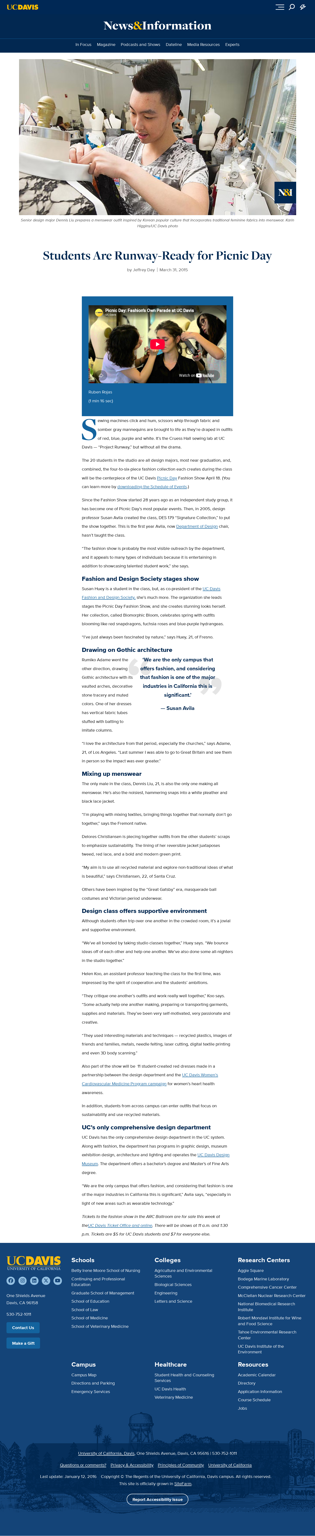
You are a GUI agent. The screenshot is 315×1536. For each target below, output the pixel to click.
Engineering (166, 1293)
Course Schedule (254, 1399)
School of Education (90, 1301)
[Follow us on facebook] (10, 1281)
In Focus (83, 44)
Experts (232, 44)
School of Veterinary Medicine (100, 1326)
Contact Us (23, 1327)
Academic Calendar (257, 1375)
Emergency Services (90, 1391)
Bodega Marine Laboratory (263, 1279)
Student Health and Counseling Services (184, 1377)
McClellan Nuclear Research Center (272, 1295)
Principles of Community (181, 1465)
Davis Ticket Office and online (123, 1225)
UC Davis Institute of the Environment (261, 1349)
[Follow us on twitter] (46, 1281)
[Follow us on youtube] (57, 1281)
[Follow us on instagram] (22, 1281)
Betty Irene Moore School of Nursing (105, 1270)
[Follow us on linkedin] (34, 1281)
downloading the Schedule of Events (152, 486)
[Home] (33, 1263)
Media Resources (203, 44)
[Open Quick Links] (303, 7)
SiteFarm (182, 1483)
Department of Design (197, 526)
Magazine (106, 44)
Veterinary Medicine (174, 1397)
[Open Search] (291, 7)
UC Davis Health (170, 1389)
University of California (230, 1465)
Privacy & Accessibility (132, 1465)
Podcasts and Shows (140, 44)
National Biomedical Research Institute (266, 1306)
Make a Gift (23, 1343)
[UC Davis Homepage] (22, 7)
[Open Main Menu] (279, 7)
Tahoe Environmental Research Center (267, 1335)
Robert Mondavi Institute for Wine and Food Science (269, 1321)
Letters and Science (173, 1301)
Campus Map (83, 1375)
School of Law (84, 1309)
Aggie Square (251, 1270)
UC (91, 1225)
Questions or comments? (83, 1465)
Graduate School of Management (102, 1293)
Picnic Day (167, 478)
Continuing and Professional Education (98, 1282)
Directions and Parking (93, 1383)
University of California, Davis (106, 1453)
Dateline (174, 44)
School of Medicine (89, 1318)
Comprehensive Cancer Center (267, 1287)
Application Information (260, 1391)
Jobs (242, 1408)
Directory (246, 1383)
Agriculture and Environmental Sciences (183, 1273)
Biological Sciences (173, 1284)
